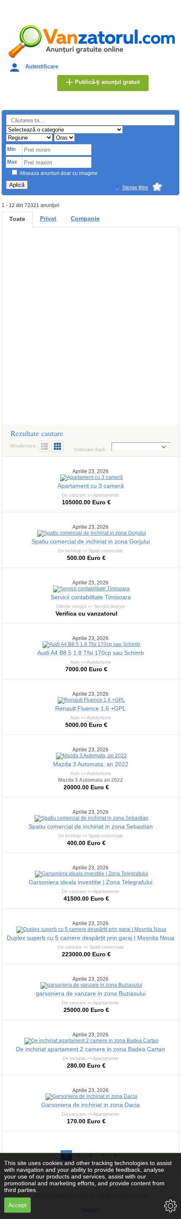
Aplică (16, 185)
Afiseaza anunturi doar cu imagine (58, 173)
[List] (44, 446)
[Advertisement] (90, 329)
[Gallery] (57, 446)
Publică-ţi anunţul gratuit (107, 82)
